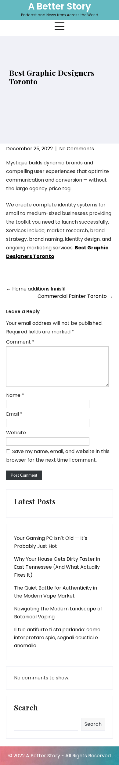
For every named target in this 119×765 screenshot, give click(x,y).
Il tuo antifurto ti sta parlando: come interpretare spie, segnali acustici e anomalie (57, 637)
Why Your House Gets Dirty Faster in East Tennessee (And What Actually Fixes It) (57, 567)
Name (15, 395)
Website (16, 432)
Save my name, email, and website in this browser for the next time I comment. (58, 455)
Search (26, 708)
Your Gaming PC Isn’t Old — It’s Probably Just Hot (50, 542)
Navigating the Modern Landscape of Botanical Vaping (58, 612)
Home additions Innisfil (35, 288)
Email (14, 413)
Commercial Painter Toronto (75, 296)
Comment (20, 341)
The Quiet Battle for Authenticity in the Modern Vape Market (55, 591)
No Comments (76, 148)
